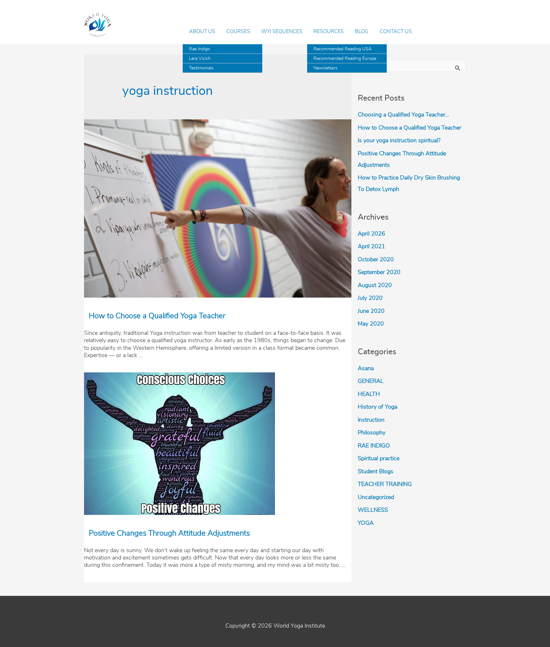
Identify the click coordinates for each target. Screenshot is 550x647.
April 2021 (371, 247)
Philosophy (371, 433)
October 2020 (376, 260)
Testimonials (201, 68)
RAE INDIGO (374, 446)
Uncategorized (376, 497)
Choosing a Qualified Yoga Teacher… (403, 115)
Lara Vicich (200, 58)
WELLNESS (373, 510)
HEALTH (369, 394)
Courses (238, 31)
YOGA (366, 523)
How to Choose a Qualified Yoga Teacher (157, 316)
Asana (366, 368)
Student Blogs (375, 472)
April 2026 (371, 234)
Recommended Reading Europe (345, 58)
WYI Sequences (281, 31)
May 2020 (371, 324)
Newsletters (325, 68)
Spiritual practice (378, 458)
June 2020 (371, 311)
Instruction (371, 420)
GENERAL (371, 381)
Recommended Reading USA (342, 49)
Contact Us (396, 31)
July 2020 (370, 298)
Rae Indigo (199, 49)
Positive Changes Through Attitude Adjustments (169, 533)
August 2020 (375, 285)
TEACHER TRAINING (385, 484)
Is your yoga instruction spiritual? (399, 141)
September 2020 (379, 272)
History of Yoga (377, 407)
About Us (202, 31)
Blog (362, 31)
